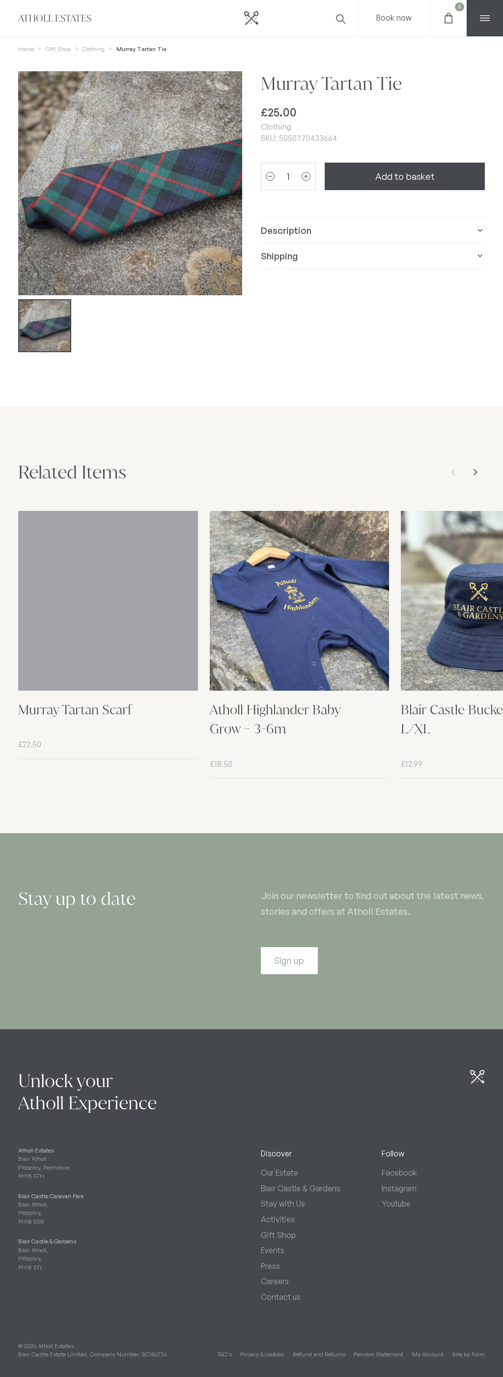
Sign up (289, 960)
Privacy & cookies (262, 1354)
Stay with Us (283, 1203)
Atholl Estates (54, 18)
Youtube (396, 1203)
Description (286, 230)
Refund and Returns (319, 1354)
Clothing (93, 49)
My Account (428, 1354)
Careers (275, 1281)
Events (272, 1250)
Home (26, 49)
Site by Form (468, 1354)
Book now (394, 18)
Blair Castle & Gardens (300, 1188)
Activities (278, 1219)
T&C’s (224, 1354)
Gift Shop (58, 49)
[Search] (340, 18)
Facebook (399, 1173)
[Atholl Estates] (251, 18)
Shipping (279, 255)
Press (270, 1266)
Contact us (281, 1297)
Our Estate (279, 1173)
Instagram (399, 1188)
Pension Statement (378, 1354)
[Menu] (485, 18)
